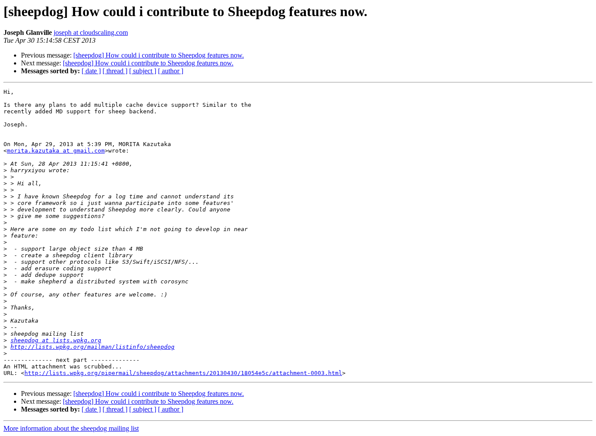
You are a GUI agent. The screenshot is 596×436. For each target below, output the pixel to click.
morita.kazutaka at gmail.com (56, 150)
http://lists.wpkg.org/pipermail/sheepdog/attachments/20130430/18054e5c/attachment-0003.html (183, 373)
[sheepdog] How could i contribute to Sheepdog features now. (158, 55)
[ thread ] (115, 71)
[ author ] (170, 71)
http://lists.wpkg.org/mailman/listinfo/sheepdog (92, 347)
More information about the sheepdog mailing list (71, 428)
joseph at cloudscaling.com (91, 32)
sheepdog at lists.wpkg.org (55, 340)
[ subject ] (142, 71)
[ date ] (91, 71)
